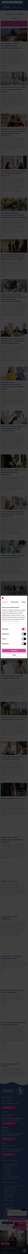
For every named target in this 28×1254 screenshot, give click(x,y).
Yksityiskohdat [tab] (14, 602)
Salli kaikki (14, 650)
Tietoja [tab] (23, 602)
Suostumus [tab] (5, 602)
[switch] (24, 634)
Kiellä (14, 655)
